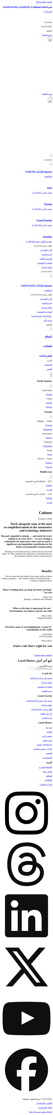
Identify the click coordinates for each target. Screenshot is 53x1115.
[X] (26, 967)
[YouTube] (26, 1018)
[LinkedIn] (26, 916)
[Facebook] (26, 1070)
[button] (26, 22)
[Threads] (26, 864)
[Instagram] (26, 813)
